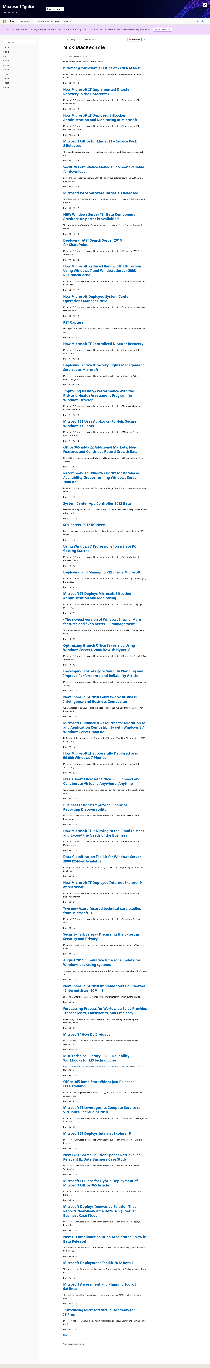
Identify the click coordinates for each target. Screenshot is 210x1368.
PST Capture (73, 322)
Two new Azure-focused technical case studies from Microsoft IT (102, 910)
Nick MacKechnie (91, 39)
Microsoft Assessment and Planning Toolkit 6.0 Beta (99, 1286)
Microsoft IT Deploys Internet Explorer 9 (97, 1133)
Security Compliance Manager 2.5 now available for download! (103, 169)
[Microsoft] (4, 21)
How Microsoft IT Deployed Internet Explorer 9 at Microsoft (102, 884)
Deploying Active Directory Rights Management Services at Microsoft (103, 367)
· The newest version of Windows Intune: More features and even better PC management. (102, 621)
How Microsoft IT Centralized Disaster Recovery (103, 343)
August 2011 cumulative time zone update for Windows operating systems (101, 962)
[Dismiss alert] (205, 5)
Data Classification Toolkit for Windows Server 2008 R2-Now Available (102, 858)
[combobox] (19, 42)
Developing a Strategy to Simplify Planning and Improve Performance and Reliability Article (103, 673)
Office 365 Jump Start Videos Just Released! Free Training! (99, 1083)
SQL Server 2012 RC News (84, 524)
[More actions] (145, 39)
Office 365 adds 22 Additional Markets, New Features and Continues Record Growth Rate (100, 449)
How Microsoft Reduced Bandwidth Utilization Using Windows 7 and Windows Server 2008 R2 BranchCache (102, 270)
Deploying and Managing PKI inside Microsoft (101, 572)
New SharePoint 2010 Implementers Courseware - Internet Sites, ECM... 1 (104, 988)
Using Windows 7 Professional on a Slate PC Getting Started (99, 548)
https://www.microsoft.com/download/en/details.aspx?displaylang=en (95, 1066)
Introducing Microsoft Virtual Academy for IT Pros (99, 1312)
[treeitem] (19, 48)
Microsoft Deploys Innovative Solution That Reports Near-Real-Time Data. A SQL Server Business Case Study (99, 1211)
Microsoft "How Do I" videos (86, 1034)
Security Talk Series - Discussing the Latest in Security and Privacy (101, 936)
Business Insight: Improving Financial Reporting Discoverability (95, 807)
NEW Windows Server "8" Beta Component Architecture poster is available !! (99, 216)
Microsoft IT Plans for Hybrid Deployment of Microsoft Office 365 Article (100, 1182)
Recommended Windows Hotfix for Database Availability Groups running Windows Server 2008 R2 (101, 477)
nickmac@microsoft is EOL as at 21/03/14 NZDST (103, 68)
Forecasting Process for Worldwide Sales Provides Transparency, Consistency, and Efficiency (105, 1010)
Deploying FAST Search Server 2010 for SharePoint (92, 242)
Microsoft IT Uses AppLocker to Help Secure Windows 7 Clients (99, 423)
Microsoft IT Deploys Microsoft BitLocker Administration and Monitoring (97, 595)
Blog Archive (76, 39)
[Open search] (198, 21)
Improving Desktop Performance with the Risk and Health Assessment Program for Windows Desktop (98, 395)
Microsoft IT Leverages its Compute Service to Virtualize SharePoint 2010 (102, 1109)
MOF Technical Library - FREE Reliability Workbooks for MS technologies (96, 1057)
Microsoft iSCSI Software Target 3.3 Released (100, 193)
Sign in (204, 21)
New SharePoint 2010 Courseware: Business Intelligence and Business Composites (100, 699)
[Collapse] (36, 37)
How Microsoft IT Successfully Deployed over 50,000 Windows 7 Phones (100, 755)
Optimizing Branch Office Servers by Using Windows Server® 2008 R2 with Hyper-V (99, 647)
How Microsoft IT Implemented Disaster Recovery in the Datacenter (97, 91)
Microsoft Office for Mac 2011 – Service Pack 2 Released (100, 143)
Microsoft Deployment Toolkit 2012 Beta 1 (98, 1262)
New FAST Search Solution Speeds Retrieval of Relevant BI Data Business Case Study (101, 1157)
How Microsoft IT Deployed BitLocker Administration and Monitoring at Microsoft (100, 117)
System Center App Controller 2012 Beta (97, 503)
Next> (66, 1335)
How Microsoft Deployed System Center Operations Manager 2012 (96, 298)
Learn (66, 39)
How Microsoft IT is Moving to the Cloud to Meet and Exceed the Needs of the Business (103, 832)
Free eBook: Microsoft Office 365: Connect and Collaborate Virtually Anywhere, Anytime (101, 781)
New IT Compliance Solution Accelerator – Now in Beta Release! (104, 1239)
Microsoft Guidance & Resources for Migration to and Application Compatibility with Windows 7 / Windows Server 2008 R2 (104, 727)
